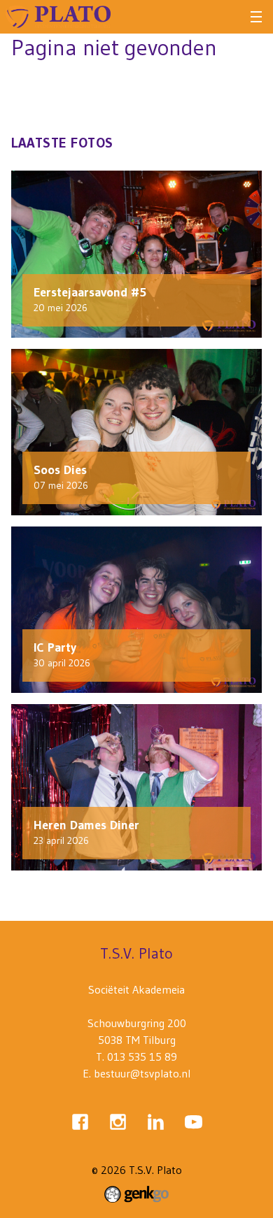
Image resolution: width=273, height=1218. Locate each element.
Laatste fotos (62, 142)
